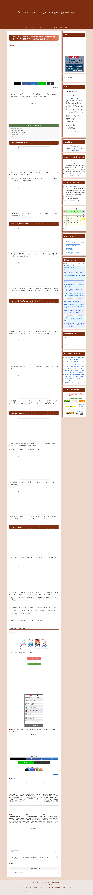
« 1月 (64, 228)
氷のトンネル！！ (16, 136)
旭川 (47, 729)
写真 (35, 729)
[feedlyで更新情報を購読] (77, 131)
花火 (15, 731)
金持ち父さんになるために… (71, 253)
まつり (16, 729)
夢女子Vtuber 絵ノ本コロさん (71, 245)
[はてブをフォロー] (29, 769)
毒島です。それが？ (69, 249)
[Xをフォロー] (26, 769)
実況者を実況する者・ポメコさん (71, 246)
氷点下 (55, 729)
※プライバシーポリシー (69, 186)
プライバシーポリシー (38, 887)
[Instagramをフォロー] (32, 769)
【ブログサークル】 (71, 406)
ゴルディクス (74, 98)
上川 (32, 729)
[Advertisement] (34, 113)
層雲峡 (44, 729)
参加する (42, 723)
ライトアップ (27, 729)
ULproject (67, 241)
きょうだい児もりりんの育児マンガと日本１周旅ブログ (75, 242)
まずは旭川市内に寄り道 (17, 128)
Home (22, 887)
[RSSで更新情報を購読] (41, 769)
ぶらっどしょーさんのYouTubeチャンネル (73, 244)
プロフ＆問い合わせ (29, 887)
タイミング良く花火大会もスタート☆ (20, 132)
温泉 (11, 731)
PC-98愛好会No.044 (74, 150)
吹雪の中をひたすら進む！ (18, 130)
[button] (50, 83)
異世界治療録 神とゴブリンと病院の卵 (72, 252)
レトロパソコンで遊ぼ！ (49, 887)
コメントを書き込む (34, 868)
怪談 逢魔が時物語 (69, 248)
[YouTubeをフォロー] (35, 769)
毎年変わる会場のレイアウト (18, 134)
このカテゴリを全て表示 (34, 721)
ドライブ (21, 729)
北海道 (12, 729)
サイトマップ (69, 887)
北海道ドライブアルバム (60, 887)
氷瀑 (51, 729)
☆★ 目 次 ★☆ (32, 125)
